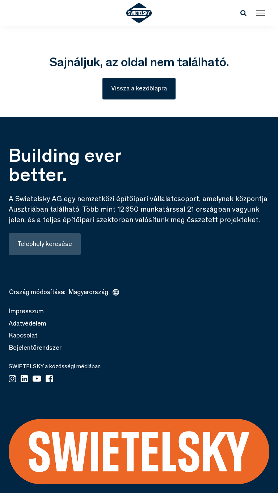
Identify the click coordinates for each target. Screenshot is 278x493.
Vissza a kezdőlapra (139, 88)
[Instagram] (12, 379)
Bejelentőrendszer (35, 348)
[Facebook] (49, 379)
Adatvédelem (27, 323)
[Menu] (260, 13)
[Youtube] (37, 379)
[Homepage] (139, 13)
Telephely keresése (44, 244)
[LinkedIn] (24, 379)
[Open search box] (243, 13)
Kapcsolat (23, 335)
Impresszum (26, 311)
